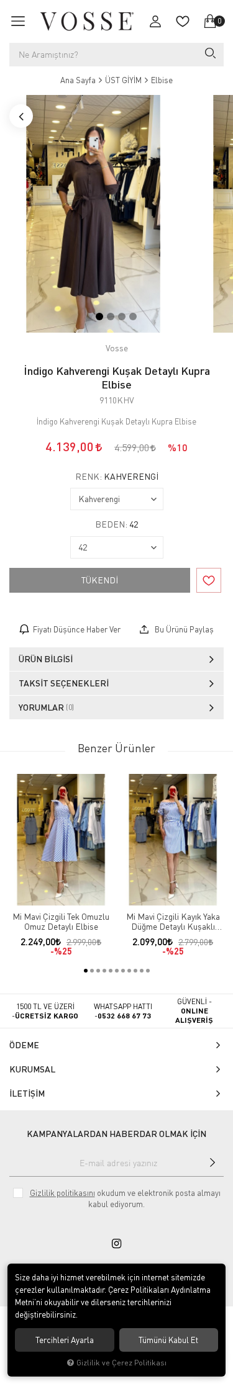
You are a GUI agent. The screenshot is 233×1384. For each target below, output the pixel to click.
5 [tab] (110, 971)
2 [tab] (110, 316)
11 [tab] (148, 971)
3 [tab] (122, 316)
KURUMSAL (32, 1069)
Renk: (116, 477)
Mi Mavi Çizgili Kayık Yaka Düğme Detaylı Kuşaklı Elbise (173, 922)
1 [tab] (99, 316)
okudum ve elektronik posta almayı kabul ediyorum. (125, 1198)
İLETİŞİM (27, 1093)
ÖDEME (24, 1045)
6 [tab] (117, 971)
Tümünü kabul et (168, 1340)
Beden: (116, 524)
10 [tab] (142, 971)
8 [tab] (129, 971)
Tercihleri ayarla (64, 1340)
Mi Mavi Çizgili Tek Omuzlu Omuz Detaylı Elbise (60, 922)
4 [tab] (133, 316)
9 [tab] (135, 971)
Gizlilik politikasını (62, 1193)
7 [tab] (123, 971)
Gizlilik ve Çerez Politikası (121, 1362)
